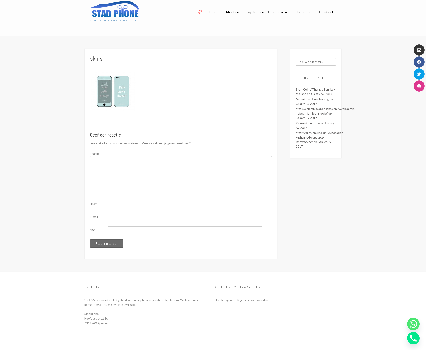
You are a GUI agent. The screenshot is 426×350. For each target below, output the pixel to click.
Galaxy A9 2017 (321, 94)
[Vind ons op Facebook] (419, 62)
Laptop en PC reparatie (267, 12)
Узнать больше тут (308, 123)
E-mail (94, 217)
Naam (93, 203)
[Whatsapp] (413, 324)
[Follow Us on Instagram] (419, 86)
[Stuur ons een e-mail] (419, 50)
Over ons (304, 12)
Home (214, 12)
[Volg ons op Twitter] (419, 74)
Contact (326, 12)
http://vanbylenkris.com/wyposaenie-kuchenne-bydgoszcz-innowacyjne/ (320, 137)
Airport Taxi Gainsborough (313, 99)
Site (92, 230)
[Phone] (413, 338)
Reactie (95, 153)
